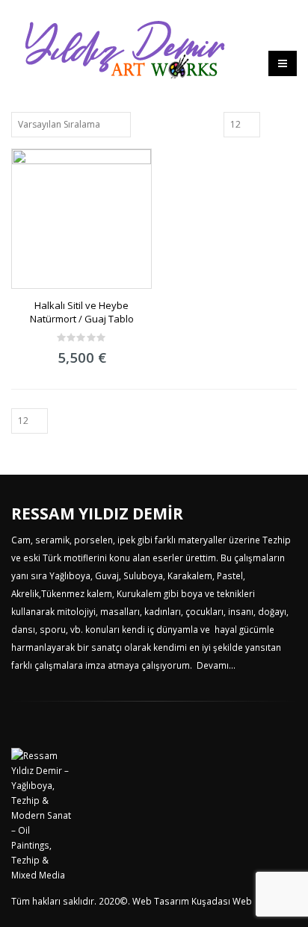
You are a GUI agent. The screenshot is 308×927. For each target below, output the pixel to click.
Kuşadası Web (221, 901)
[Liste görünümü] (290, 124)
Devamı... (216, 665)
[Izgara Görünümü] (273, 124)
